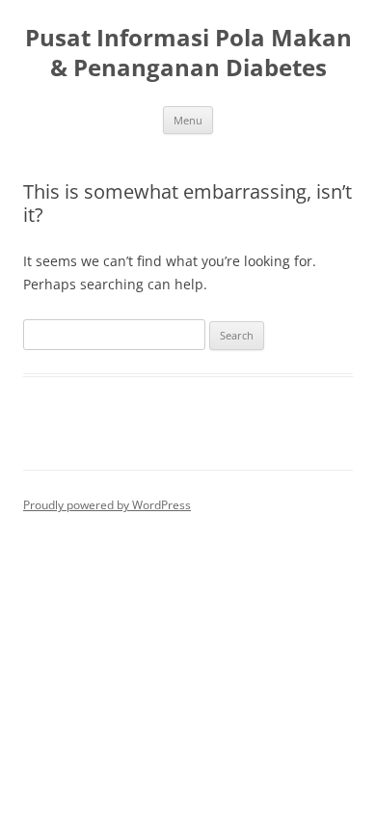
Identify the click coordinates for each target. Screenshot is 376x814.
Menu (188, 120)
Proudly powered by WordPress (107, 505)
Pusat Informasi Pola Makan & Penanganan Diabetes (188, 53)
